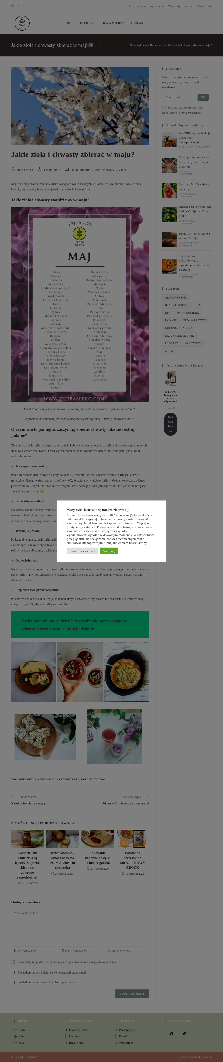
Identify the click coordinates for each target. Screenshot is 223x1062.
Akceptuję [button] (109, 551)
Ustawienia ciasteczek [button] (82, 551)
